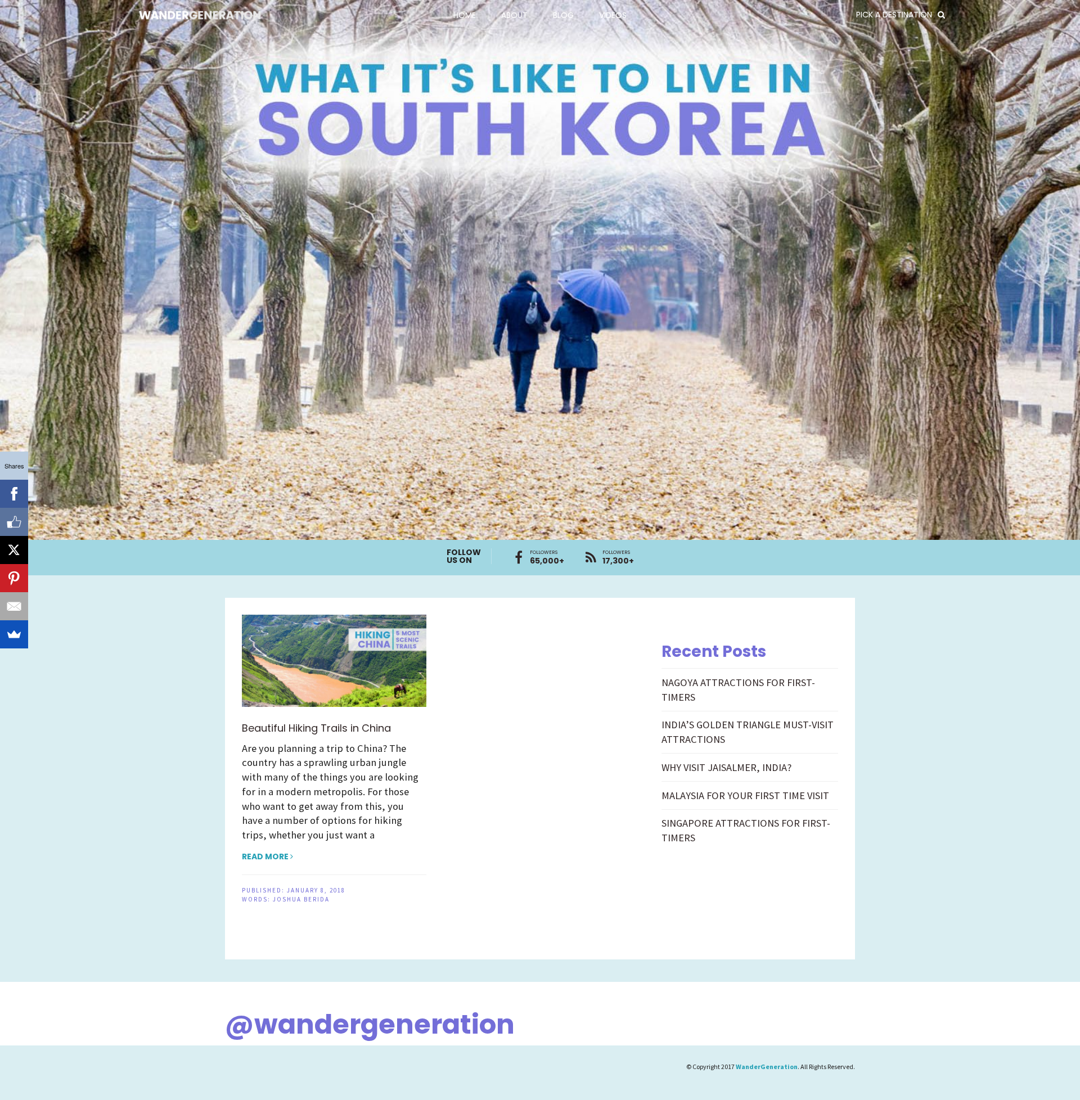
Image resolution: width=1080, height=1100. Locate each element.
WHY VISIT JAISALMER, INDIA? (726, 767)
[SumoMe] (14, 634)
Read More (266, 856)
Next (1057, 260)
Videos (613, 15)
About (514, 15)
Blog (563, 15)
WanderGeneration (767, 1066)
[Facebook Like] (14, 522)
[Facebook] (14, 494)
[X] (14, 550)
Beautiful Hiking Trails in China (316, 728)
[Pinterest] (14, 578)
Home (464, 15)
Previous (22, 260)
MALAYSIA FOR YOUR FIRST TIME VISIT (745, 795)
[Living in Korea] (540, 270)
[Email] (14, 606)
